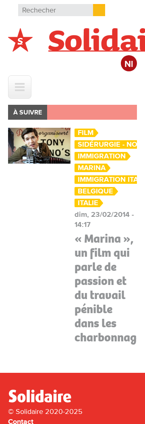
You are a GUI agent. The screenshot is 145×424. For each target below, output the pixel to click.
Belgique (95, 191)
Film (85, 133)
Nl (128, 64)
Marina (92, 168)
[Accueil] (43, 401)
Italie (88, 203)
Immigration (102, 156)
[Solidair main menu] (19, 87)
